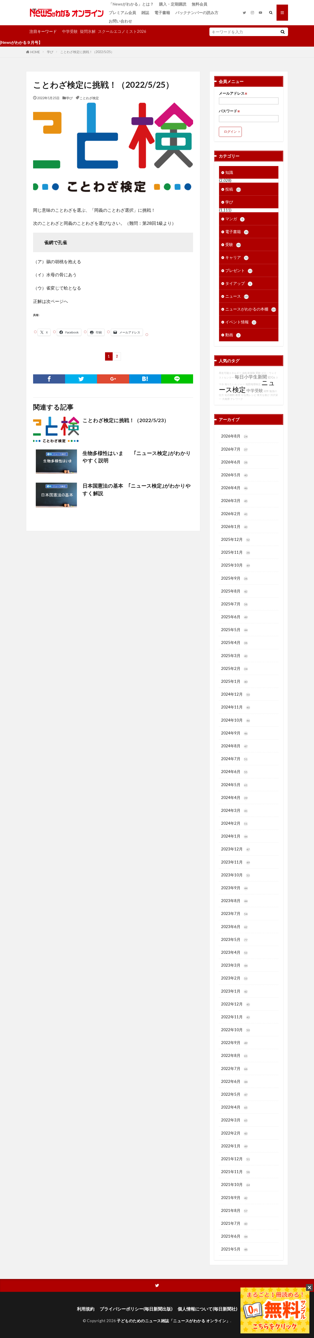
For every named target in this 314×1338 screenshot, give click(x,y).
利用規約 (85, 1308)
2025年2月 (234, 668)
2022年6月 (234, 1081)
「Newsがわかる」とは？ (131, 4)
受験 (233, 244)
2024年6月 (234, 771)
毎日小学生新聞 (251, 376)
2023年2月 (234, 978)
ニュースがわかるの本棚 (250, 309)
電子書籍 (162, 12)
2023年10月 (235, 874)
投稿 (233, 189)
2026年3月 (234, 500)
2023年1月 (234, 991)
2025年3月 (234, 655)
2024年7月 (234, 758)
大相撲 (226, 398)
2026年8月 (234, 436)
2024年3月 (234, 810)
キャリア (236, 257)
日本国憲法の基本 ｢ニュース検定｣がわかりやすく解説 (137, 489)
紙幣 (266, 391)
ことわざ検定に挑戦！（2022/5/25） (87, 52)
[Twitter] (81, 379)
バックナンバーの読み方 (196, 12)
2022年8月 (234, 1055)
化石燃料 (230, 394)
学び (50, 52)
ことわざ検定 (89, 97)
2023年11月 (235, 862)
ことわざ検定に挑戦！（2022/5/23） (126, 420)
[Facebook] (49, 379)
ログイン (230, 131)
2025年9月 (234, 578)
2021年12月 (235, 1158)
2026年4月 (234, 487)
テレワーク (236, 398)
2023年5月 (234, 939)
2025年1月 (234, 681)
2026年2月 (234, 513)
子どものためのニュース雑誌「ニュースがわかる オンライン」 (173, 1320)
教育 (237, 394)
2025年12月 (235, 539)
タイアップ (238, 283)
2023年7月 (234, 913)
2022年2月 (234, 1133)
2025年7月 (234, 603)
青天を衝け (263, 394)
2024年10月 (235, 720)
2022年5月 (234, 1094)
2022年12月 (235, 1004)
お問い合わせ (120, 21)
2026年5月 (234, 474)
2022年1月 (234, 1145)
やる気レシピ (248, 394)
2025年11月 (235, 552)
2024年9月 (234, 733)
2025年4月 (234, 642)
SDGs (271, 377)
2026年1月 (234, 526)
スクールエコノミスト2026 (122, 31)
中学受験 (70, 31)
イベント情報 (240, 321)
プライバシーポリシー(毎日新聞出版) (136, 1308)
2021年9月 (234, 1197)
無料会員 (199, 4)
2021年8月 (234, 1210)
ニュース (237, 296)
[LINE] (177, 379)
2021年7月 (234, 1223)
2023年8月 (234, 900)
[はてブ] (145, 379)
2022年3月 (234, 1120)
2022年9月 (234, 1042)
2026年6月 (234, 462)
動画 (232, 334)
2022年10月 (235, 1029)
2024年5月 (234, 784)
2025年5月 (234, 629)
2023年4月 (234, 952)
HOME (35, 52)
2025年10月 (235, 565)
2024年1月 (234, 836)
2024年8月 (234, 745)
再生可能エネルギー (230, 372)
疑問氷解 (88, 31)
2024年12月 (235, 694)
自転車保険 (248, 372)
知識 (229, 172)
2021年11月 (235, 1171)
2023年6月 (234, 926)
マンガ (234, 218)
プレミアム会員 (122, 12)
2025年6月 (234, 616)
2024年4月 (234, 797)
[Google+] (113, 379)
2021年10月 (235, 1184)
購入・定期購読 (172, 4)
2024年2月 (234, 823)
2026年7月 (234, 449)
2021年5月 (234, 1249)
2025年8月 (234, 591)
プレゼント (238, 270)
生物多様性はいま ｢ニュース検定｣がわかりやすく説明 (137, 456)
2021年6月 (234, 1236)
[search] (282, 32)
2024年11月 (235, 707)
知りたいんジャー (235, 384)
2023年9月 (234, 887)
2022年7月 (234, 1068)
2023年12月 (235, 849)
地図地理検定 (253, 384)
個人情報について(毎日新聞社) (207, 1308)
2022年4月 (234, 1107)
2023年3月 (234, 965)
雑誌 (145, 12)
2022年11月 (235, 1016)
